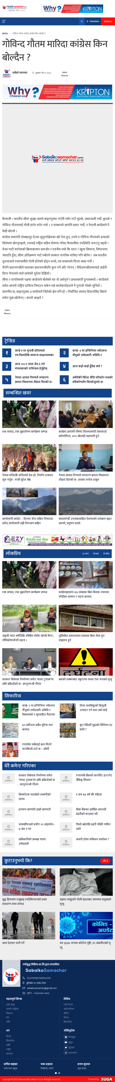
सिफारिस (68, 1022)
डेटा (7, 1018)
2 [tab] (59, 1073)
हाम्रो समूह (10, 1005)
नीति (8, 1022)
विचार (66, 1018)
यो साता (96, 553)
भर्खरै (8, 1045)
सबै (104, 861)
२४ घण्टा (85, 553)
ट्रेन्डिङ (66, 1013)
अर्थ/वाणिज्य (69, 1009)
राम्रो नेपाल (68, 1005)
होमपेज (5, 33)
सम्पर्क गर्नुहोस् (12, 1009)
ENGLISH (108, 21)
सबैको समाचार (19, 73)
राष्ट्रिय (8, 1049)
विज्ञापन (9, 1013)
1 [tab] (56, 1073)
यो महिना (106, 553)
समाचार (9, 1054)
